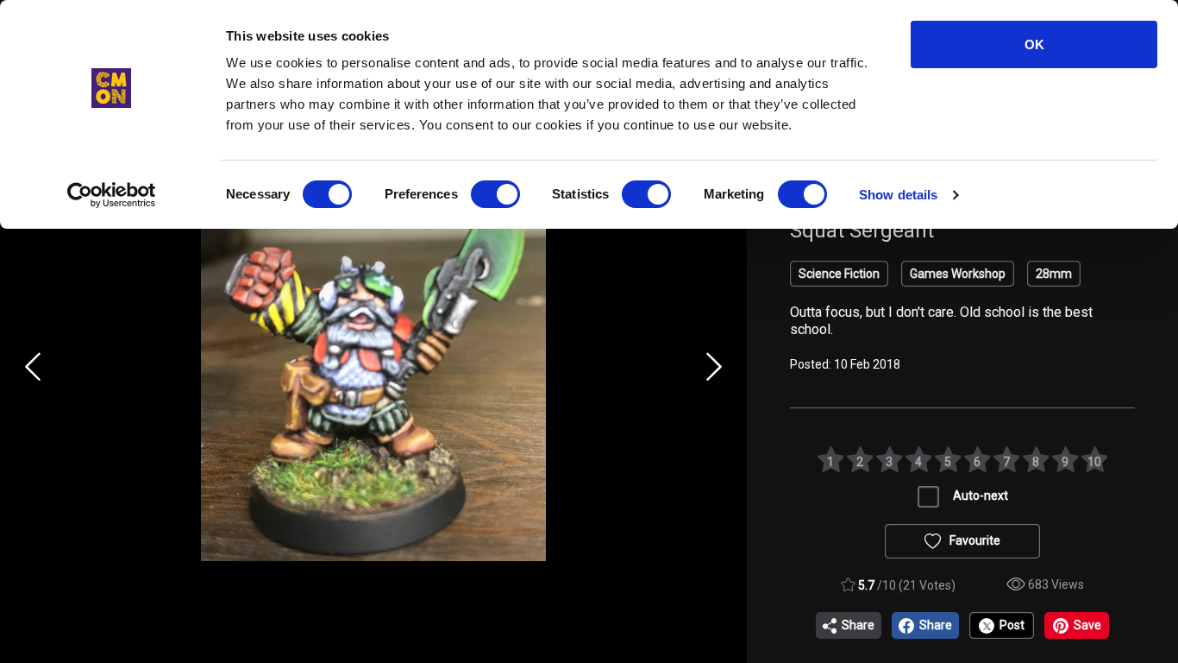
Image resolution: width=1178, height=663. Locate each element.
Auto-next (980, 495)
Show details (898, 194)
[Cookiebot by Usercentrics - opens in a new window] (111, 195)
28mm (1054, 274)
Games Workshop (958, 274)
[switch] (495, 194)
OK (1034, 44)
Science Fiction (839, 274)
